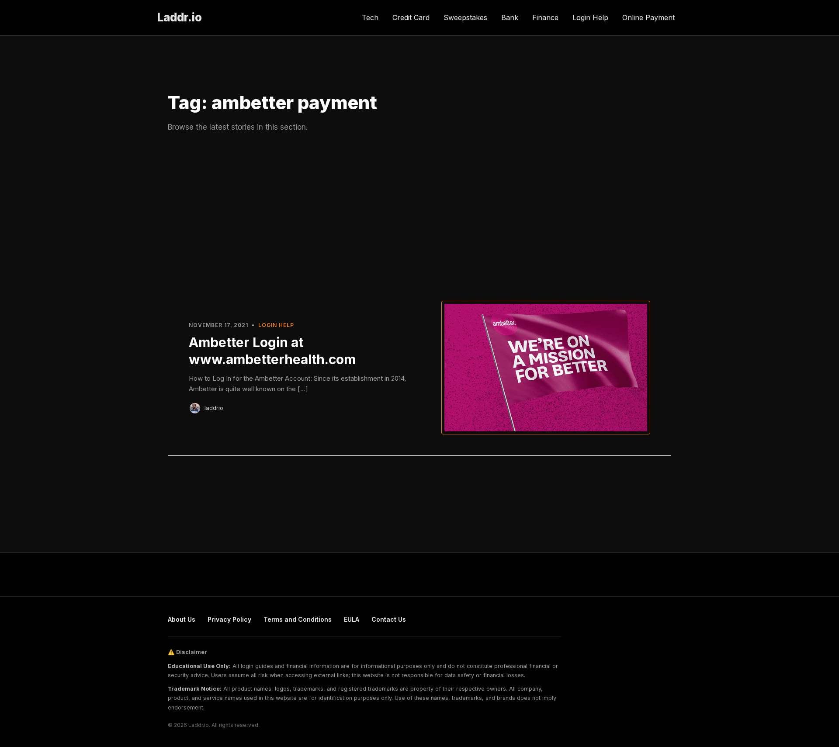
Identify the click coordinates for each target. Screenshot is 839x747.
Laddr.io (179, 17)
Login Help (590, 17)
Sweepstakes (465, 17)
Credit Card (411, 17)
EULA (351, 619)
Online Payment (648, 17)
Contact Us (388, 619)
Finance (545, 17)
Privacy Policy (229, 619)
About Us (181, 619)
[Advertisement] (419, 215)
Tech (370, 17)
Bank (509, 17)
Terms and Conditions (297, 619)
